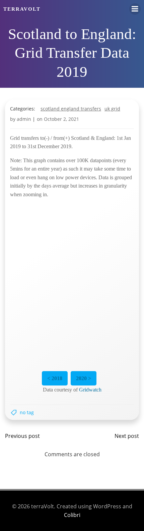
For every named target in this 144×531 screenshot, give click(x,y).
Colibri (72, 515)
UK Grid (112, 108)
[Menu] (135, 9)
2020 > (83, 378)
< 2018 (54, 378)
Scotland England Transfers (71, 108)
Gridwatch (90, 389)
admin (24, 119)
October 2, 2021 (61, 119)
